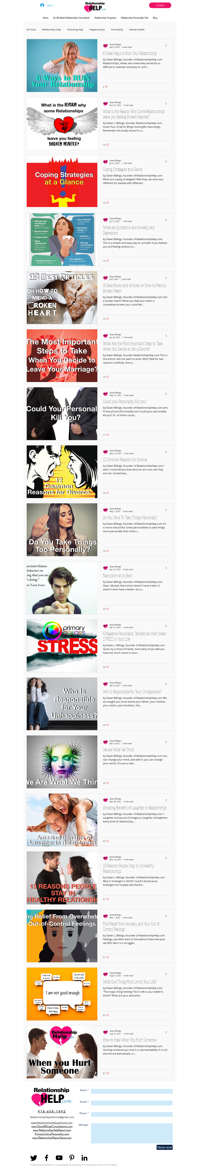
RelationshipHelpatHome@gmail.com (52, 1117)
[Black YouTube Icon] (59, 1158)
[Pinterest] (72, 1158)
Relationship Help (51, 29)
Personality (117, 29)
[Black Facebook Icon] (46, 1158)
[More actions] (167, 46)
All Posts (31, 29)
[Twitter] (34, 1158)
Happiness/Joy (97, 29)
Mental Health (137, 29)
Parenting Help (75, 29)
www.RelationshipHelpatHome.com (51, 1122)
